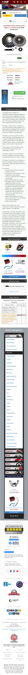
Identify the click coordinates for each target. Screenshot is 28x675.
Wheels (8, 464)
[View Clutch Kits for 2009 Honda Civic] (8, 247)
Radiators (8, 429)
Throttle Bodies (10, 440)
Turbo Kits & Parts (11, 446)
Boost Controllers (11, 346)
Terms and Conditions (20, 652)
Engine (8, 336)
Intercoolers (9, 416)
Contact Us (7, 649)
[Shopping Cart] (18, 2)
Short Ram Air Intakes (11, 433)
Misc (7, 472)
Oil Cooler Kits (10, 423)
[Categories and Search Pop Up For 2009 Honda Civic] (21, 2)
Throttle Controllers (11, 443)
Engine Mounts (10, 383)
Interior (8, 468)
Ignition (8, 409)
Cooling (8, 359)
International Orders (7, 658)
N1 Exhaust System (20, 270)
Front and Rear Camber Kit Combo (14, 507)
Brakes (8, 455)
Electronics (9, 373)
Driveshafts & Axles (11, 366)
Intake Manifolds (10, 413)
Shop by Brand (14, 516)
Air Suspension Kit (14, 490)
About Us (20, 649)
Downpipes (9, 362)
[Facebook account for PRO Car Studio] (11, 571)
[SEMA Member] (14, 638)
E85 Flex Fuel (9, 369)
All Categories (20, 252)
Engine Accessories (11, 376)
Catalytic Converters (11, 349)
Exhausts (8, 389)
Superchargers (10, 436)
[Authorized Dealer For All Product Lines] (20, 584)
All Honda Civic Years (14, 291)
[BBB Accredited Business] (7, 584)
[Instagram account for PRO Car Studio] (14, 571)
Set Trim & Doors (20, 15)
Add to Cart (18, 93)
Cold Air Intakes (10, 356)
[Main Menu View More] (25, 2)
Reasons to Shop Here (20, 659)
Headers (8, 406)
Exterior (8, 459)
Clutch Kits (7, 252)
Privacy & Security (7, 652)
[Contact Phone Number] (14, 2)
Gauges (8, 403)
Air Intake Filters (10, 339)
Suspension (9, 451)
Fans (7, 393)
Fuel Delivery (9, 399)
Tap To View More (14, 276)
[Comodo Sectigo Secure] (14, 600)
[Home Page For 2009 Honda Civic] (5, 2)
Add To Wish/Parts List (19, 98)
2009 (7, 15)
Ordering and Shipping (7, 655)
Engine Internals (10, 379)
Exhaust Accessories (11, 386)
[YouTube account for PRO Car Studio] (17, 571)
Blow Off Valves (10, 342)
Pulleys (8, 426)
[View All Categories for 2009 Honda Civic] (20, 247)
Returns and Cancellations (20, 655)
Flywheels (8, 396)
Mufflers (8, 419)
